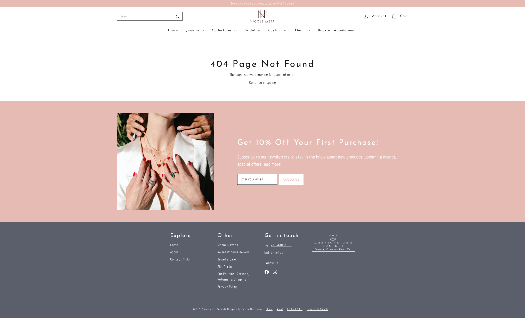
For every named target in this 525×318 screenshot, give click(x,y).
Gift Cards (224, 266)
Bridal (251, 30)
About (300, 30)
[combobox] (150, 16)
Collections (222, 30)
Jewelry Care (226, 259)
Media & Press (227, 245)
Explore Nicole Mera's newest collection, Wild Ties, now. (262, 3)
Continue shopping (262, 82)
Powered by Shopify (317, 309)
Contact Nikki (180, 259)
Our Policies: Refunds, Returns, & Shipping (233, 277)
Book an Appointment (337, 30)
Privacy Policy (227, 286)
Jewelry (193, 30)
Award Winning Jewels (233, 252)
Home (173, 30)
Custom (275, 30)
